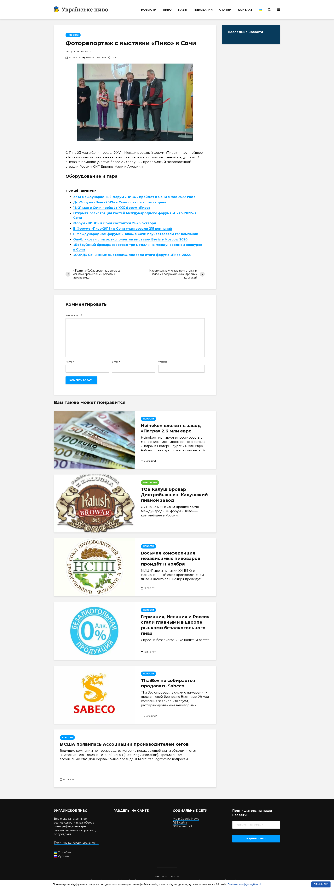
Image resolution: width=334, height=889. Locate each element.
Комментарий (74, 315)
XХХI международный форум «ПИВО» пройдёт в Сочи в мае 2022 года (134, 197)
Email (116, 362)
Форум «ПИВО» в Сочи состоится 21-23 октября (114, 223)
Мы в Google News (186, 818)
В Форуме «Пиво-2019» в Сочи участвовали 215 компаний (122, 228)
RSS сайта (180, 822)
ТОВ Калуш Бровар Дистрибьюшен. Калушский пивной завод (174, 495)
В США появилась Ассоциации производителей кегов (124, 744)
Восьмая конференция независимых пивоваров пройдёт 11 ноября (170, 558)
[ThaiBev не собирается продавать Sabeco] (94, 695)
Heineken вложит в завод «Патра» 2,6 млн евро (171, 428)
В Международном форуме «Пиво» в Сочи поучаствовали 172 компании (135, 234)
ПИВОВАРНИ (203, 9)
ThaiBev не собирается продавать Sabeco (168, 683)
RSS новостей (182, 826)
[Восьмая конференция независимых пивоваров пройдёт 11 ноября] (94, 567)
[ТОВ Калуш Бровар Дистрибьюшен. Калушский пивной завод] (94, 503)
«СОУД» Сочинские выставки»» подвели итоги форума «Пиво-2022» (132, 255)
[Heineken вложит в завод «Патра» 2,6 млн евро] (94, 440)
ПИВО (167, 9)
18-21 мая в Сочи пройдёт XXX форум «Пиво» (111, 208)
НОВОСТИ (148, 9)
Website (162, 362)
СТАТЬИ (225, 9)
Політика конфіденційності (244, 884)
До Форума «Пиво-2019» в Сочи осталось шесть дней (119, 202)
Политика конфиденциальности (76, 842)
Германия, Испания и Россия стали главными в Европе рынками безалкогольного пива (175, 625)
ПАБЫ (182, 9)
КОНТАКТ (245, 9)
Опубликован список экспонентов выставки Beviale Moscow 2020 (130, 239)
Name (70, 362)
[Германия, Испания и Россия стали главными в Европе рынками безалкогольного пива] (94, 631)
